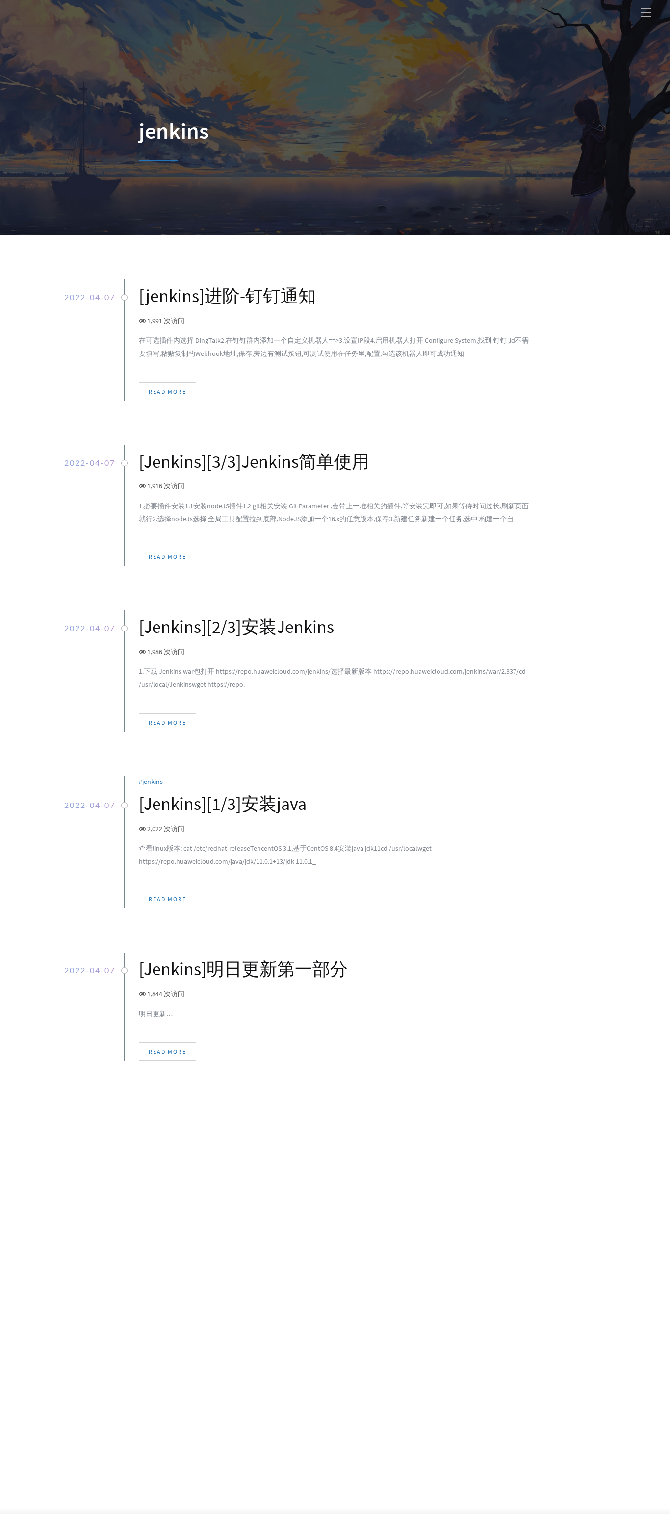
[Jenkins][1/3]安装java (223, 804)
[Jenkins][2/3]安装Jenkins (236, 627)
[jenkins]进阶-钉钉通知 (227, 296)
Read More (167, 391)
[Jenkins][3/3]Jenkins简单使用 (254, 462)
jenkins (154, 781)
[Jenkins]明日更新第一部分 (243, 969)
